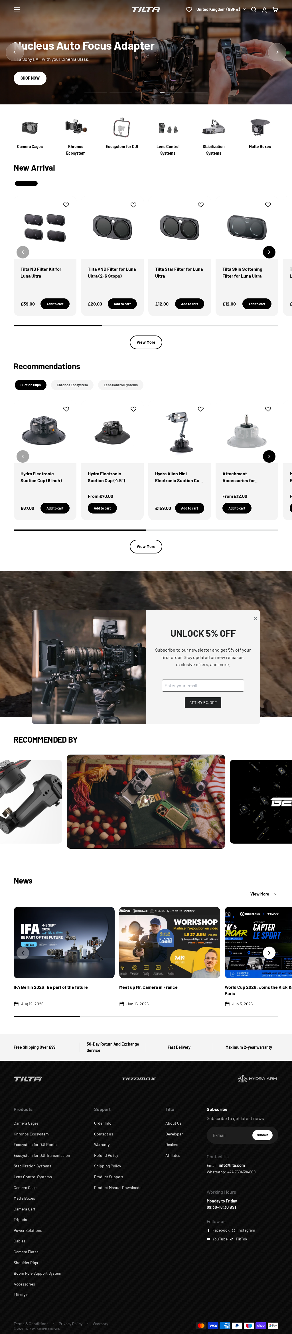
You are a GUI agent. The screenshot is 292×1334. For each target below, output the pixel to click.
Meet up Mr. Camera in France (148, 987)
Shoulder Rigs (26, 1262)
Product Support (108, 1176)
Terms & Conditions (31, 1323)
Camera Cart (24, 1208)
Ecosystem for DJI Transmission (42, 1155)
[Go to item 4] (171, 92)
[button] (269, 252)
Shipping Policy (107, 1165)
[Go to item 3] (146, 92)
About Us (173, 1123)
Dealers (171, 1144)
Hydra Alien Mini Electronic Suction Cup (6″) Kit (178, 480)
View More (146, 342)
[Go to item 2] (121, 92)
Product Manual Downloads (117, 1187)
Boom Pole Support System (37, 1273)
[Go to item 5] (196, 92)
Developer (174, 1133)
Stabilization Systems (32, 1165)
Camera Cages (26, 1123)
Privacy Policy (70, 1323)
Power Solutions (28, 1230)
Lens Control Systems (33, 1176)
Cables (19, 1240)
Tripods (20, 1219)
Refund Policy (106, 1155)
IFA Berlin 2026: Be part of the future (51, 987)
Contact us (103, 1133)
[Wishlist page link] (189, 9)
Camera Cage (25, 1187)
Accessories (24, 1284)
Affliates (172, 1155)
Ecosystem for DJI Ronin (35, 1144)
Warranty (102, 1144)
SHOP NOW (30, 78)
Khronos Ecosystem (31, 1133)
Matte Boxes (24, 1198)
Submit (265, 1136)
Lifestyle (21, 1294)
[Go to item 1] (95, 92)
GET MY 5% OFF (203, 702)
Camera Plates (26, 1251)
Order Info (102, 1123)
